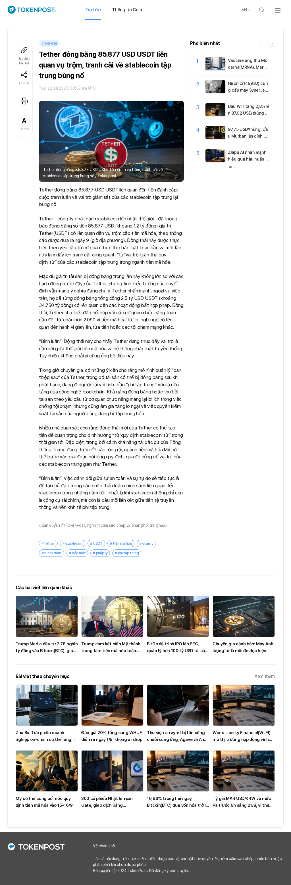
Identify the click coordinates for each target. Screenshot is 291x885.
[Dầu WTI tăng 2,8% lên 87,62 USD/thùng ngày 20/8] (215, 115)
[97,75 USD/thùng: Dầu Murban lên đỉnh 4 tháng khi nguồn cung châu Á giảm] (215, 138)
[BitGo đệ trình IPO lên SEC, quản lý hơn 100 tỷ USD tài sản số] (178, 616)
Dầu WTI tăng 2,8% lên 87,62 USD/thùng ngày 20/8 (248, 113)
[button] (272, 43)
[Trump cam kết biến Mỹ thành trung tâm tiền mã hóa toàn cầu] (112, 616)
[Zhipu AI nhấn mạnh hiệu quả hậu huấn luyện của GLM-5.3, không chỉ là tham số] (215, 161)
